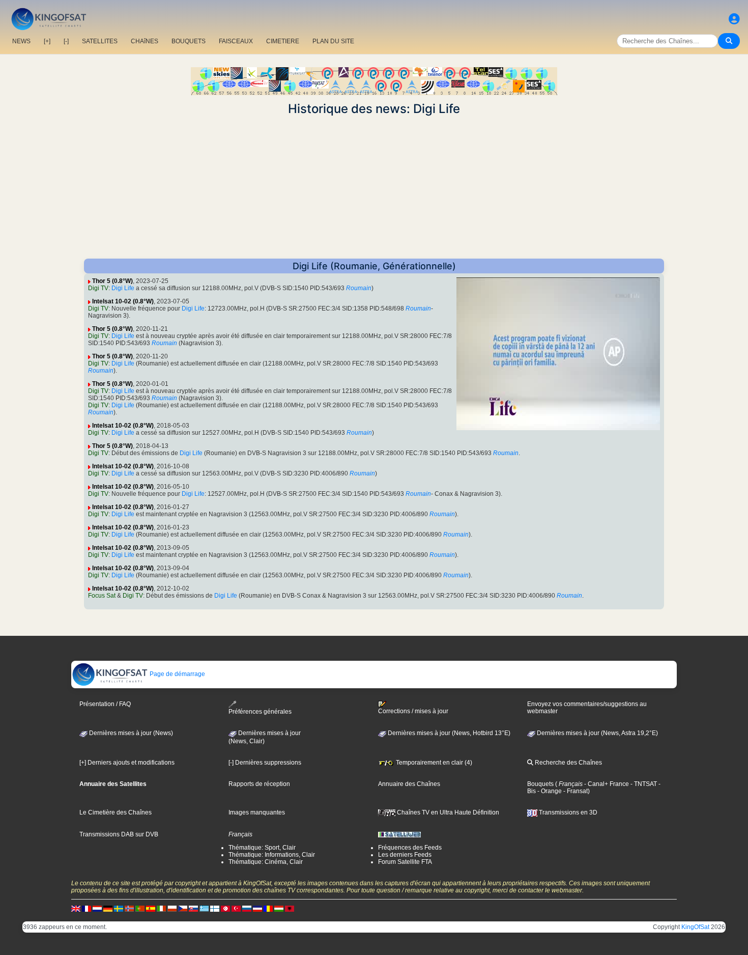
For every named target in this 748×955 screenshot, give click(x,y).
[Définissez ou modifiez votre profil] (734, 19)
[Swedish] (118, 908)
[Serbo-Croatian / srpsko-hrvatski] (257, 908)
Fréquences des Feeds (410, 847)
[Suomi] (214, 908)
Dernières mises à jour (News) (130, 733)
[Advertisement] (374, 187)
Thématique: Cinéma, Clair (265, 861)
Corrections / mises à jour (413, 711)
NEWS (21, 41)
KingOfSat (695, 927)
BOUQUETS (188, 41)
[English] (75, 908)
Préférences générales (260, 711)
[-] (66, 41)
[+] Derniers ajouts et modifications (127, 762)
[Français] (86, 908)
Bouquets (540, 784)
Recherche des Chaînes (567, 762)
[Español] (150, 908)
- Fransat (575, 791)
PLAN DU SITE (333, 41)
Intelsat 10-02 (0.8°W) (123, 301)
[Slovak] (193, 908)
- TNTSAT (643, 784)
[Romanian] (268, 908)
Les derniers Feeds (404, 854)
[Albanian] (289, 908)
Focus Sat (102, 595)
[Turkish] (236, 908)
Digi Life (122, 288)
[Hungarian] (278, 908)
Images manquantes (256, 812)
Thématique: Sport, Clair (262, 847)
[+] (47, 41)
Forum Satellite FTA (405, 861)
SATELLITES (100, 41)
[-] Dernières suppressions (264, 762)
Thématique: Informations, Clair (271, 854)
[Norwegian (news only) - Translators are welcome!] (129, 908)
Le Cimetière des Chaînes (115, 812)
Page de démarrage (176, 674)
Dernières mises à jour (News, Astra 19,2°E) (596, 733)
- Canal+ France (606, 784)
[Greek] (204, 908)
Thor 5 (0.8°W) (112, 281)
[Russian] (246, 908)
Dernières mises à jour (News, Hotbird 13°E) (448, 733)
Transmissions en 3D (567, 812)
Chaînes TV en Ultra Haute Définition (447, 812)
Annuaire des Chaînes (409, 784)
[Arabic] (225, 908)
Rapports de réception (259, 784)
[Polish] (172, 908)
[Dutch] (97, 908)
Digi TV (98, 288)
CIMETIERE (282, 41)
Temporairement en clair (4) (433, 762)
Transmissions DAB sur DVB (118, 834)
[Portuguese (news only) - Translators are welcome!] (140, 908)
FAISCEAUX (236, 41)
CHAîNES (144, 41)
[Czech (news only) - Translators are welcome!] (182, 908)
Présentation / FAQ (105, 704)
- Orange (549, 791)
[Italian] (161, 908)
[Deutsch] (107, 908)
